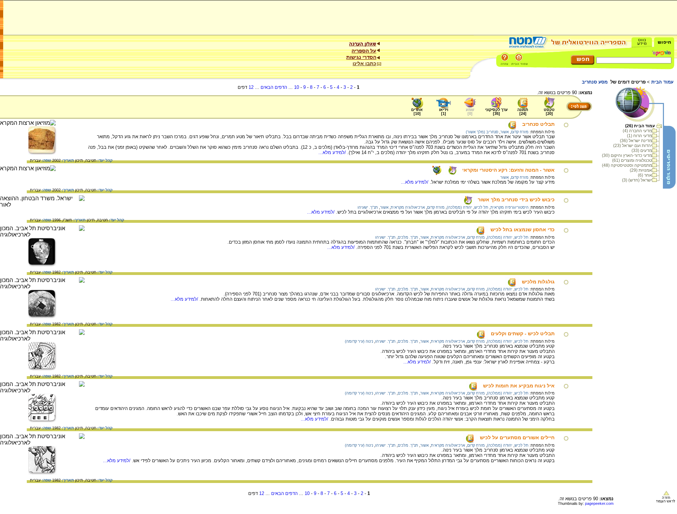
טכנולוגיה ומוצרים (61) (632, 160)
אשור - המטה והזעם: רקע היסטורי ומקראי (508, 170)
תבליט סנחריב (538, 124)
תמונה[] (522, 112)
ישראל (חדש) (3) (637, 180)
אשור (504, 132)
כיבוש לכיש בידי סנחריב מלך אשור (516, 199)
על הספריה (364, 51)
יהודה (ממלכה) (459, 207)
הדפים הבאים (274, 87)
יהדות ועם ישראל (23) (632, 145)
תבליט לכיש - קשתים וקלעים (523, 333)
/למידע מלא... (332, 152)
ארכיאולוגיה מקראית (408, 207)
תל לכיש (481, 207)
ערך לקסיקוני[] (496, 112)
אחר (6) (645, 175)
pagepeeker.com (599, 503)
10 (296, 87)
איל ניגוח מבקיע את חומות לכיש (519, 385)
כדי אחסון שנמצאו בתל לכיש (522, 229)
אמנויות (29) (641, 170)
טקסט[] (549, 112)
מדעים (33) (642, 150)
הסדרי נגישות (361, 57)
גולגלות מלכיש (538, 281)
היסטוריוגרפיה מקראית (509, 207)
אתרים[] (417, 112)
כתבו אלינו (364, 63)
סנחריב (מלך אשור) (482, 132)
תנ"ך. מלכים (408, 237)
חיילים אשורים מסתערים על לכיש (517, 437)
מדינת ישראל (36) (636, 140)
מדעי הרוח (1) (639, 135)
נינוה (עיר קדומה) (359, 341)
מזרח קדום (520, 132)
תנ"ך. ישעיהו (368, 207)
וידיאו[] (443, 112)
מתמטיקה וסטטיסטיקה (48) (627, 165)
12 (251, 87)
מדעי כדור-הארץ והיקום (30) (627, 155)
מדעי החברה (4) (637, 130)
